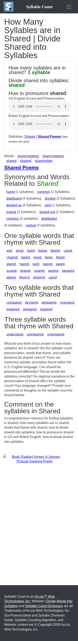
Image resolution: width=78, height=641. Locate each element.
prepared (29, 309)
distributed (14, 198)
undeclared (14, 334)
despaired (49, 302)
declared (31, 302)
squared (68, 270)
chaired (11, 257)
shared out (47, 212)
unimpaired (35, 334)
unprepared (55, 334)
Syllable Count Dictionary (44, 606)
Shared (29, 136)
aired (19, 250)
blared (55, 250)
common (43, 192)
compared (13, 302)
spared (53, 270)
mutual (11, 212)
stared (11, 277)
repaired (46, 309)
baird (31, 250)
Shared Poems (49, 136)
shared (11, 161)
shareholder (44, 161)
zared (52, 277)
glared (11, 264)
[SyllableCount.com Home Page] (9, 7)
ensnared (67, 302)
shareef (25, 161)
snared (39, 270)
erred (37, 257)
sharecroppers (28, 156)
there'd (24, 277)
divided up (14, 205)
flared (60, 257)
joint (48, 205)
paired (47, 264)
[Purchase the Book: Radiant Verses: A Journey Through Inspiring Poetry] (34, 459)
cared (68, 250)
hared (10, 192)
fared (48, 257)
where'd (39, 277)
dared (25, 257)
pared (60, 264)
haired (24, 264)
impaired (12, 309)
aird (9, 250)
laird (36, 264)
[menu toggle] (69, 7)
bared (42, 250)
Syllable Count (39, 6)
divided (50, 198)
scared (11, 270)
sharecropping (53, 156)
